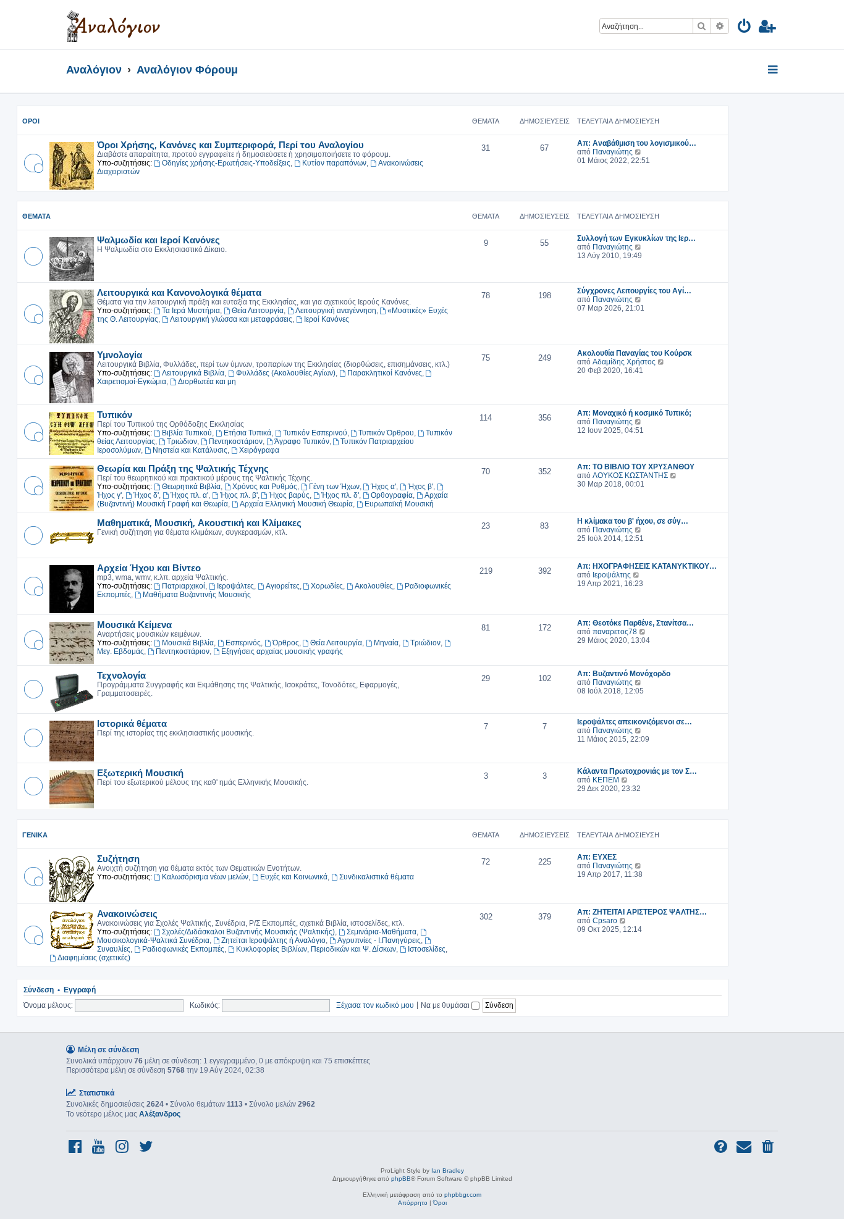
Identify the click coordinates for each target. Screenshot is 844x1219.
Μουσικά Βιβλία (188, 643)
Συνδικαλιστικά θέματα (376, 877)
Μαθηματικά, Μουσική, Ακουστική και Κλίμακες (199, 522)
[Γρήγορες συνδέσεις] (774, 70)
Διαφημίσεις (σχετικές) (93, 957)
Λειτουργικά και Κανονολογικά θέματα (179, 292)
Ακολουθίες (374, 586)
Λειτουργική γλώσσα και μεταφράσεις (231, 319)
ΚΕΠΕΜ (606, 780)
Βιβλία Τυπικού (187, 433)
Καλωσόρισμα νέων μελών (205, 877)
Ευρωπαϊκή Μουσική (399, 504)
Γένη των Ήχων (334, 486)
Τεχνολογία (121, 675)
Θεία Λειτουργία (258, 310)
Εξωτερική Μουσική (140, 772)
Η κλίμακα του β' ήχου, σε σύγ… (632, 521)
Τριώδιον (182, 441)
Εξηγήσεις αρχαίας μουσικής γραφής (282, 651)
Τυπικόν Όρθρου (386, 433)
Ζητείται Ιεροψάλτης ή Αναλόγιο (273, 940)
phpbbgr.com (462, 1194)
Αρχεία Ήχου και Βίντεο (149, 567)
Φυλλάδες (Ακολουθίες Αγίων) (285, 373)
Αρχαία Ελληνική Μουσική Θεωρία (296, 504)
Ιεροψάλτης (612, 575)
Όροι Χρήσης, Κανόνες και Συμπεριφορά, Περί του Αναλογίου (230, 144)
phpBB (401, 1178)
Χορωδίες (327, 586)
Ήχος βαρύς (289, 495)
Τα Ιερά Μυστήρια (191, 310)
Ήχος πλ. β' (239, 495)
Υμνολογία (119, 354)
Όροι (31, 121)
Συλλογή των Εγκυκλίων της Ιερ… (636, 238)
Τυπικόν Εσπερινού (315, 433)
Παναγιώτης (613, 152)
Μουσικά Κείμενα (134, 624)
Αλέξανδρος (159, 1114)
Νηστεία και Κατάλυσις (190, 450)
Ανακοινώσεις (127, 913)
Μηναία (386, 643)
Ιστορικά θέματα (132, 723)
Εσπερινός (243, 643)
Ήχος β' (420, 486)
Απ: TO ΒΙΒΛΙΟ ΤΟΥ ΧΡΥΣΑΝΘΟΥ (635, 467)
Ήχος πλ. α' (189, 495)
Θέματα (36, 216)
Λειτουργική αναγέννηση (335, 310)
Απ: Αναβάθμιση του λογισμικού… (636, 143)
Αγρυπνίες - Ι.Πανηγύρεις (379, 940)
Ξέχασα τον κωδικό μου (375, 1005)
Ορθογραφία (392, 495)
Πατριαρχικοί (183, 586)
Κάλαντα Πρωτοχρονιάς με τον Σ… (637, 771)
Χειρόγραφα (259, 450)
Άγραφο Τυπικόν (301, 441)
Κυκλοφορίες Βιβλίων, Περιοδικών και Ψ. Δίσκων (316, 949)
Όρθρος (285, 643)
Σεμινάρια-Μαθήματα (381, 932)
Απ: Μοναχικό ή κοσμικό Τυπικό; (634, 413)
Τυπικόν (114, 414)
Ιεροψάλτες (235, 586)
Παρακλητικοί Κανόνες (384, 373)
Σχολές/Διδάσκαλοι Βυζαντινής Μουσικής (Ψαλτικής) (248, 932)
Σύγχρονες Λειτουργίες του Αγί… (634, 291)
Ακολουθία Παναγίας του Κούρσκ (634, 353)
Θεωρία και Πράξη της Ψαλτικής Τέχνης (183, 468)
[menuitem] (744, 28)
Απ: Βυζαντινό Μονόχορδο (623, 673)
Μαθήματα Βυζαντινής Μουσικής (197, 594)
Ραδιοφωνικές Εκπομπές (183, 949)
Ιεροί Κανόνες (326, 319)
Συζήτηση (118, 858)
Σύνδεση (38, 990)
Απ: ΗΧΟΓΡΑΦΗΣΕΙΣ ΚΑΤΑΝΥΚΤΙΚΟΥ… (647, 566)
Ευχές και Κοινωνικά (293, 877)
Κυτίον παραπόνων (334, 163)
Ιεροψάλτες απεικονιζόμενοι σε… (634, 722)
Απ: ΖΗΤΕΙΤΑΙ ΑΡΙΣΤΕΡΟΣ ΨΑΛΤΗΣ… (642, 912)
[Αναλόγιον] (113, 24)
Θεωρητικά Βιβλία (191, 486)
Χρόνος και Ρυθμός (264, 486)
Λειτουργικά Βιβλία (193, 373)
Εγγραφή (80, 990)
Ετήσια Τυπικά (247, 433)
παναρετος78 (615, 631)
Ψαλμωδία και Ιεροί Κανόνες (158, 239)
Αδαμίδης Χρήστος (624, 362)
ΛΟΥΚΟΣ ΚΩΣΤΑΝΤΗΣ (630, 475)
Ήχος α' (383, 486)
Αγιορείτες (283, 586)
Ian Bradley (447, 1170)
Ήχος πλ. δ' (340, 495)
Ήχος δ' (146, 495)
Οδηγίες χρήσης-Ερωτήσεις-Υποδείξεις (226, 163)
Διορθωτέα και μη (207, 381)
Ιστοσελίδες (426, 949)
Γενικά (35, 835)
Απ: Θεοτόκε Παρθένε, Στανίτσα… (635, 623)
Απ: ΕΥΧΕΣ (597, 857)
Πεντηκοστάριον (236, 441)
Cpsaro (605, 920)
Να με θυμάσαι (446, 1005)
